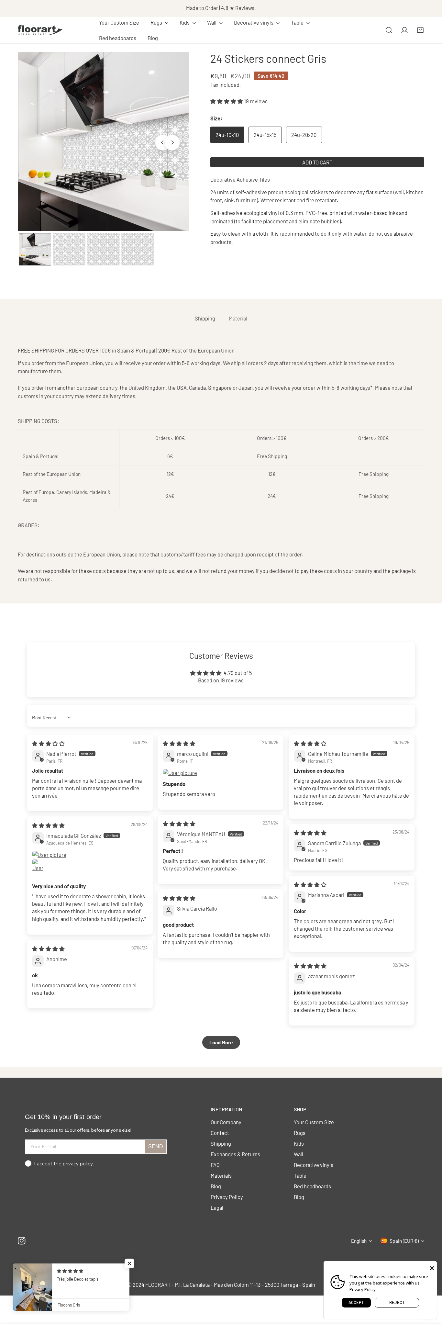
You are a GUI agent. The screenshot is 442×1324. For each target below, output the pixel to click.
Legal (217, 1207)
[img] (48, 743)
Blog (216, 1186)
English (359, 1241)
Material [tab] (238, 318)
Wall (298, 1154)
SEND (155, 1146)
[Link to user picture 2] (40, 866)
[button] (159, 22)
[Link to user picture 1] (220, 773)
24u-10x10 (227, 135)
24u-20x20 (303, 135)
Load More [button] (221, 1042)
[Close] (432, 1268)
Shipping (221, 1143)
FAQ (215, 1164)
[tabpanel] (221, 464)
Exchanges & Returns (235, 1154)
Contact (220, 1132)
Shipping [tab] (205, 318)
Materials (221, 1175)
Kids (299, 1143)
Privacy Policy (227, 1197)
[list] (103, 141)
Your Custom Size (314, 1122)
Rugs (299, 1132)
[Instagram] (22, 1241)
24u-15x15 (265, 135)
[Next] (172, 142)
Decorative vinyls (313, 1164)
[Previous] (163, 142)
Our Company (226, 1122)
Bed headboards (312, 1186)
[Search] (389, 30)
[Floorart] (40, 30)
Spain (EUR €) (404, 1241)
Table (300, 1175)
